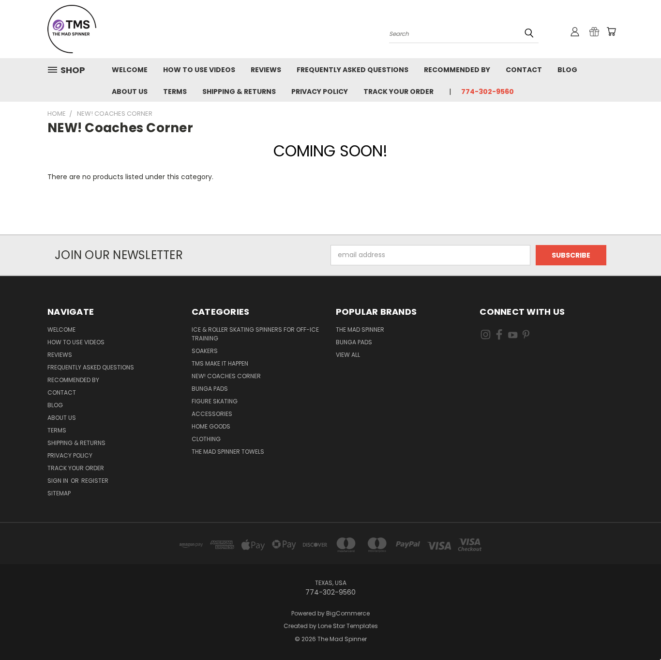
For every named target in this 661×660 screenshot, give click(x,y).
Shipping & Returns (239, 91)
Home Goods (211, 426)
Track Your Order (398, 91)
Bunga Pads (210, 388)
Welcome (130, 70)
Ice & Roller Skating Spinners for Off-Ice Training (255, 333)
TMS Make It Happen (220, 363)
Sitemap (59, 493)
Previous (635, 630)
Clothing (206, 439)
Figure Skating (215, 401)
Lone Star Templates (348, 626)
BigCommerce (348, 613)
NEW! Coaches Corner (226, 376)
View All (348, 355)
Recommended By (457, 70)
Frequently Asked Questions (352, 70)
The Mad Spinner (360, 329)
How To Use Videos (199, 70)
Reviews (266, 70)
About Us (130, 91)
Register (94, 480)
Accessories (212, 414)
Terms (175, 91)
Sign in (58, 480)
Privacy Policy (319, 91)
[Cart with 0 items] (611, 31)
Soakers (205, 351)
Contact (524, 70)
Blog (567, 70)
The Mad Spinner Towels (228, 451)
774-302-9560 (487, 91)
